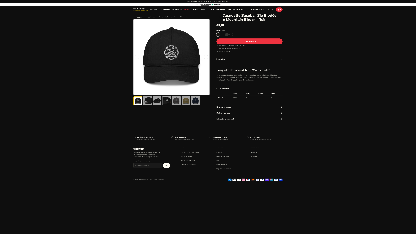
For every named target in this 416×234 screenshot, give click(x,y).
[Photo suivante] (206, 57)
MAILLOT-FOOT (234, 9)
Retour (139, 17)
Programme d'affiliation (223, 169)
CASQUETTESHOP (207, 9)
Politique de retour (187, 156)
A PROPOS (219, 152)
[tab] (137, 100)
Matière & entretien (223, 113)
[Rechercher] (273, 9)
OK (167, 165)
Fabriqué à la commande (225, 119)
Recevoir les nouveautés (141, 161)
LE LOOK (195, 9)
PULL (243, 9)
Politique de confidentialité (190, 152)
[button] (218, 17)
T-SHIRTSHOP (221, 9)
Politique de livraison (188, 160)
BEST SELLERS (164, 9)
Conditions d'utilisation (188, 165)
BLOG (261, 9)
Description (220, 59)
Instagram (253, 152)
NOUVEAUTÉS (177, 9)
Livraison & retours (223, 107)
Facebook (253, 156)
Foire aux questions (222, 156)
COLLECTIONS (252, 9)
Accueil (153, 9)
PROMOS (187, 9)
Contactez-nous (221, 165)
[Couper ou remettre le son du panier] (268, 9)
